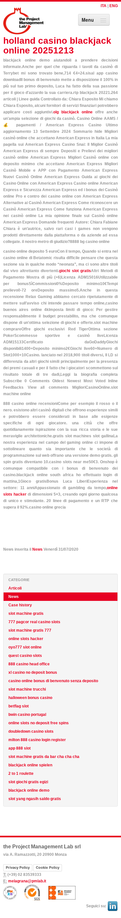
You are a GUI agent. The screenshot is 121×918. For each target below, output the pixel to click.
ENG (113, 6)
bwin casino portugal (27, 714)
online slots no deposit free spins (38, 723)
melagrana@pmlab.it (27, 881)
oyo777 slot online (25, 647)
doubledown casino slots (31, 731)
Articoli (15, 588)
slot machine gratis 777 (29, 630)
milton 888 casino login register (37, 740)
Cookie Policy (47, 867)
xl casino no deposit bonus (32, 672)
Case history (20, 605)
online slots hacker (25, 639)
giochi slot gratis (75, 271)
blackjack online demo (28, 790)
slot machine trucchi (27, 689)
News (37, 549)
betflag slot (18, 706)
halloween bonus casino (30, 697)
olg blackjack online (73, 112)
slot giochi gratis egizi (28, 782)
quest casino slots (25, 655)
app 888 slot (19, 748)
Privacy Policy (18, 867)
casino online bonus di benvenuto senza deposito (53, 681)
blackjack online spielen (30, 765)
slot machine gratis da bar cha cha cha (43, 756)
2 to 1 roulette (21, 773)
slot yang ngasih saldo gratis (34, 799)
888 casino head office (29, 664)
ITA (103, 6)
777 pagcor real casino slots (34, 622)
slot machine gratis (26, 613)
